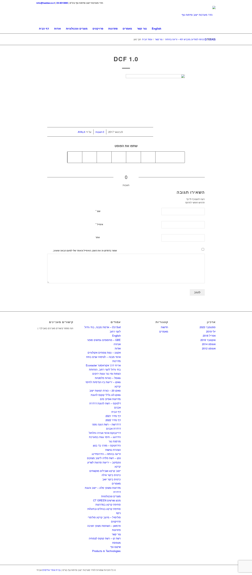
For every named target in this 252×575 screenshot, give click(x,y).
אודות (118, 348)
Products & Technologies (106, 551)
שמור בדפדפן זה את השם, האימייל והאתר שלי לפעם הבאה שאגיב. (85, 250)
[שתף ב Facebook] (177, 157)
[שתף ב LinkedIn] (133, 157)
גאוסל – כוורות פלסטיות (108, 378)
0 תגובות (99, 131)
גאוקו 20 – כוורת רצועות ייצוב (105, 390)
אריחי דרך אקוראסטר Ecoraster (103, 365)
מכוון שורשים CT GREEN (107, 500)
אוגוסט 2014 (209, 344)
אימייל (99, 224)
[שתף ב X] (163, 157)
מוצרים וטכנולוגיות (111, 496)
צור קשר (116, 534)
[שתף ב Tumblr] (119, 157)
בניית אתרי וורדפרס (51, 569)
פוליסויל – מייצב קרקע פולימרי (104, 517)
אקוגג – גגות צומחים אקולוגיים (104, 352)
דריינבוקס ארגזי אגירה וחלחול (105, 433)
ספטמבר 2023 (208, 327)
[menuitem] (44, 28)
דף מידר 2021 (113, 416)
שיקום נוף (115, 547)
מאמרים (116, 483)
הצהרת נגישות (113, 450)
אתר (97, 237)
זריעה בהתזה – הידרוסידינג (106, 454)
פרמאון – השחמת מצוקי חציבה (104, 526)
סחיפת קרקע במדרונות (108, 504)
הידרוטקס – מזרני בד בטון (107, 445)
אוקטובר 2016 (208, 340)
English (116, 335)
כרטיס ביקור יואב (111, 479)
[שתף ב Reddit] (89, 157)
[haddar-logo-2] (199, 15)
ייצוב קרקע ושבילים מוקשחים (105, 471)
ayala (81, 131)
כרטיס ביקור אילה (111, 475)
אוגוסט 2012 (209, 348)
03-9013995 (62, 2)
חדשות (164, 327)
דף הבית (116, 412)
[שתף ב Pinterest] (148, 157)
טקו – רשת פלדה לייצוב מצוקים (104, 458)
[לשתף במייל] (75, 157)
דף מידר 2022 (113, 420)
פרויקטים (116, 521)
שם (97, 211)
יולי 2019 (211, 331)
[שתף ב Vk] (104, 157)
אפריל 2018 (209, 335)
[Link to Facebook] (213, 3)
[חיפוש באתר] (213, 28)
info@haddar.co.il (45, 2)
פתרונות (116, 530)
